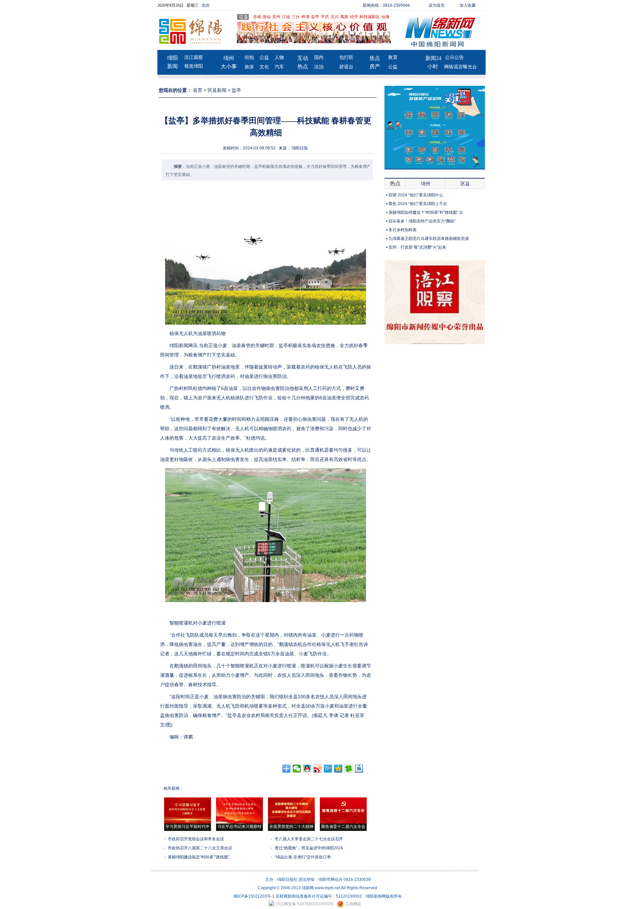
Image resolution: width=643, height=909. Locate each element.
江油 (286, 16)
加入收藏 (467, 5)
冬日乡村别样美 (402, 230)
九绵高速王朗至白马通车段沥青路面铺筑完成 (428, 238)
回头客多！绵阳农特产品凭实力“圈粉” (421, 221)
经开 (354, 16)
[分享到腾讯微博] (328, 769)
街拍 (249, 57)
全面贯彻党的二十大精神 (291, 826)
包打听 (346, 57)
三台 (296, 16)
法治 (319, 66)
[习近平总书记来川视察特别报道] (239, 822)
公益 (264, 57)
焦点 (374, 58)
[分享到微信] (297, 769)
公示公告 (454, 57)
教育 (393, 57)
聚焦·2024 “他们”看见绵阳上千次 (417, 203)
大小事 (229, 66)
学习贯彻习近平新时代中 (187, 826)
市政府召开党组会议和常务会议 (196, 839)
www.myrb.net (327, 888)
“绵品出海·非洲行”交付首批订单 (303, 857)
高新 (344, 16)
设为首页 (437, 5)
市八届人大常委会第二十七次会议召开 (309, 839)
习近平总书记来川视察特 (239, 826)
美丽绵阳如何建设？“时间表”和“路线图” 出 (425, 212)
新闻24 (433, 58)
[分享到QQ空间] (338, 769)
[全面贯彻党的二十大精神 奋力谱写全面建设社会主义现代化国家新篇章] (291, 822)
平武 (325, 16)
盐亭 (315, 16)
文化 (264, 66)
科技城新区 (370, 16)
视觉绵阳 (193, 66)
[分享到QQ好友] (307, 769)
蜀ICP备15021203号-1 (254, 896)
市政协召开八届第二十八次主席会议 (200, 848)
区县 (465, 183)
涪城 (257, 16)
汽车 (279, 66)
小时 (432, 66)
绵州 (228, 58)
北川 (335, 16)
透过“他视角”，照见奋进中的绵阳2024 (309, 848)
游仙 (267, 16)
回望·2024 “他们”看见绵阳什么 (415, 195)
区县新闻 (217, 90)
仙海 (385, 16)
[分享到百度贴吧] (359, 769)
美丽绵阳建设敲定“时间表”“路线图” (198, 857)
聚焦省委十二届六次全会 (343, 826)
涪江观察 (193, 57)
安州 (276, 16)
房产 (374, 66)
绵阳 (172, 58)
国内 (319, 57)
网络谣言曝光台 (460, 66)
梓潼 (305, 16)
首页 (197, 90)
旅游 (249, 66)
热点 (302, 66)
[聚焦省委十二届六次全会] (343, 822)
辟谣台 (346, 66)
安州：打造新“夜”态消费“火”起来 (417, 247)
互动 (302, 58)
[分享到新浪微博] (317, 769)
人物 (279, 57)
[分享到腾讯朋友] (349, 769)
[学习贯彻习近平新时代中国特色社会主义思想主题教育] (187, 822)
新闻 (172, 66)
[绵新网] (434, 342)
